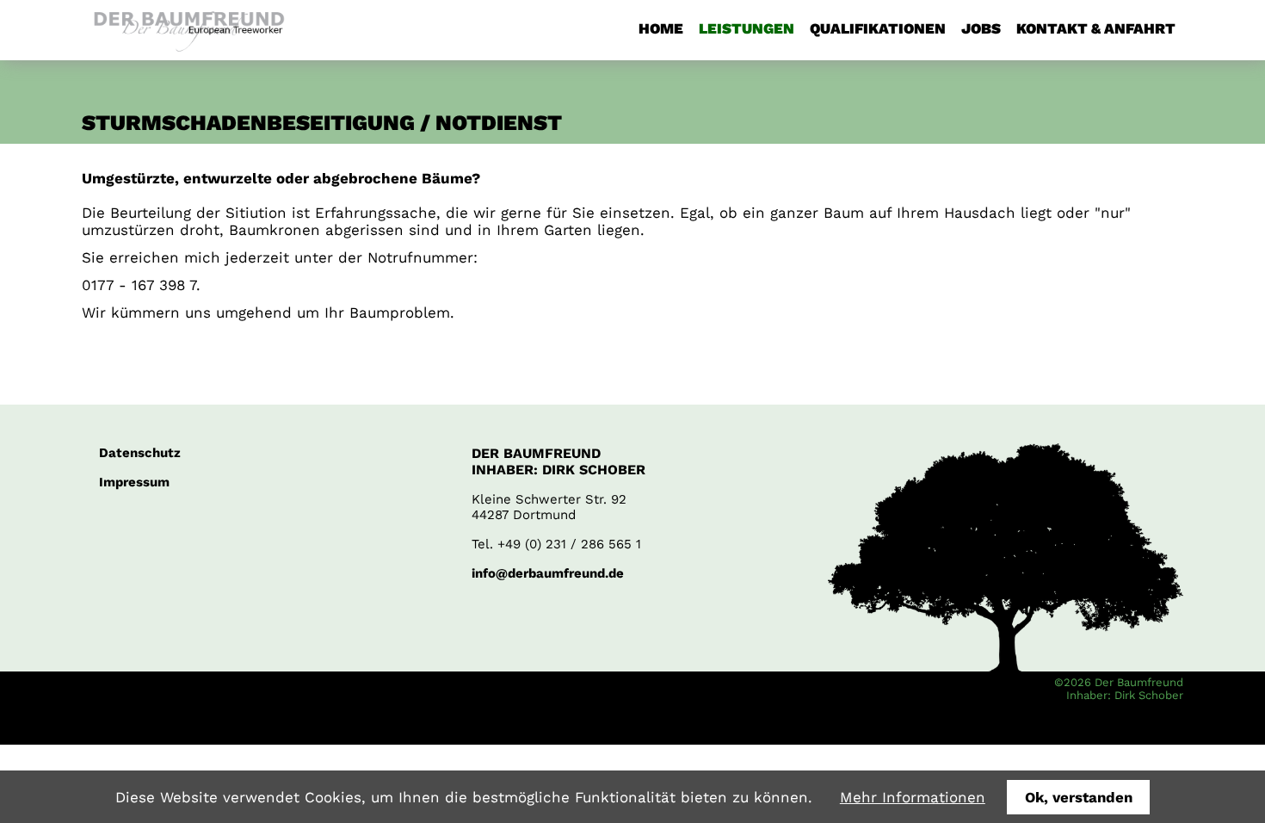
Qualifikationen (878, 28)
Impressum (134, 482)
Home (661, 28)
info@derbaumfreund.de (548, 573)
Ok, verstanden (1078, 797)
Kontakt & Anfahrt (1096, 28)
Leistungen (746, 28)
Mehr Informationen (912, 797)
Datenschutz (140, 453)
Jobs (981, 28)
